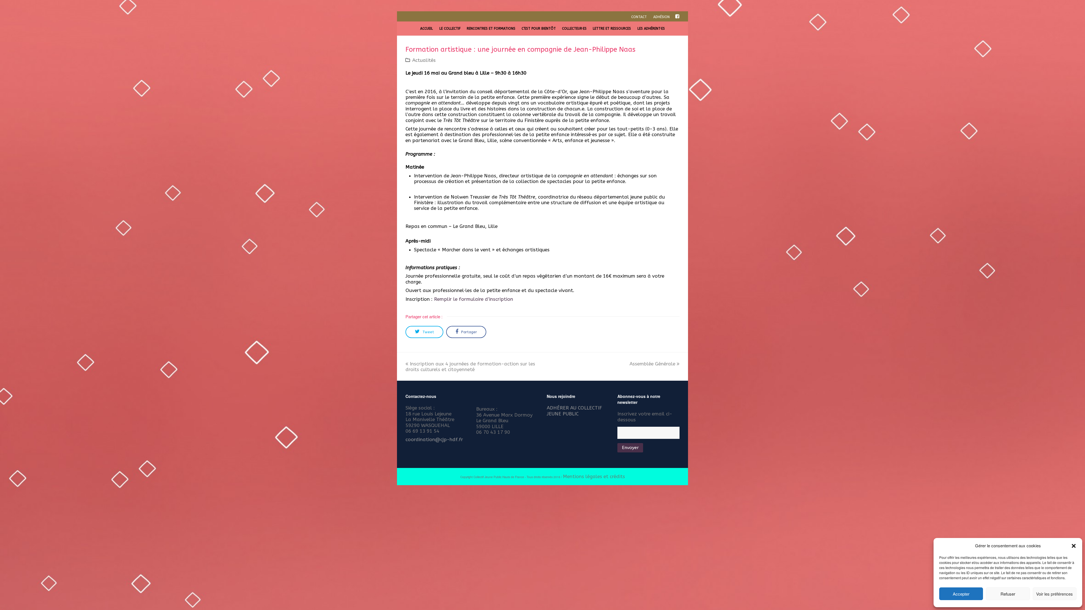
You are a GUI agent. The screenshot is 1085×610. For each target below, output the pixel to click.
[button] (1074, 546)
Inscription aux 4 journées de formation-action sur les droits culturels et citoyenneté (470, 366)
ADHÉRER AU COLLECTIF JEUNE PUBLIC (574, 410)
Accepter (961, 594)
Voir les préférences (1054, 594)
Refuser (1008, 594)
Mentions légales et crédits (594, 476)
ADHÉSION (661, 17)
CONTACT (639, 17)
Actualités (424, 60)
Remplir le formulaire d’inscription (473, 299)
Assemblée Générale (652, 364)
